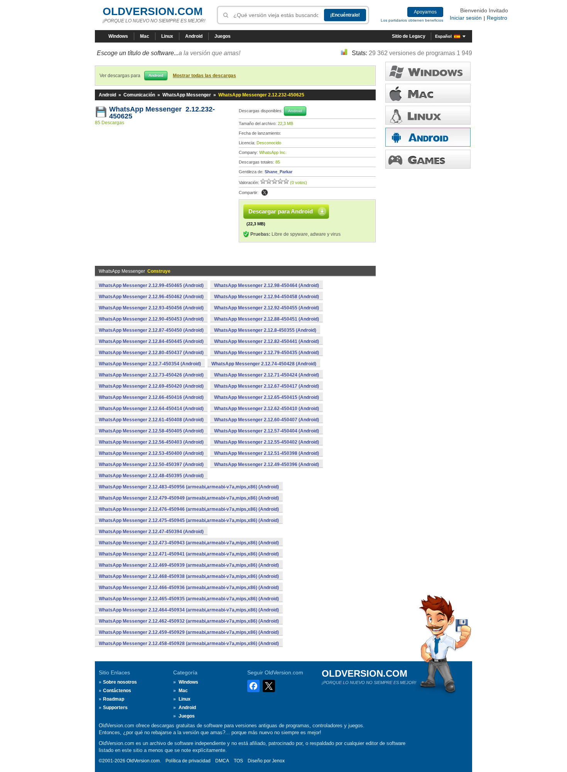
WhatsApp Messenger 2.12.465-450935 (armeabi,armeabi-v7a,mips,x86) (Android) (189, 598)
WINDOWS (428, 71)
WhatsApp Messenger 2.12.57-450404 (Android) (266, 431)
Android (193, 36)
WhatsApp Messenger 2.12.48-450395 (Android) (151, 475)
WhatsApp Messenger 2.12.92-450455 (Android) (266, 308)
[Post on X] (265, 192)
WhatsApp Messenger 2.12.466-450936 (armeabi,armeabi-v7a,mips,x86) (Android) (189, 587)
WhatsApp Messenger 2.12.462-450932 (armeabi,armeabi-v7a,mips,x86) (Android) (189, 621)
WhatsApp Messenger (186, 95)
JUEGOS (428, 159)
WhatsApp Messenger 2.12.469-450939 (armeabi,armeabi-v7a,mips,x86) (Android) (189, 565)
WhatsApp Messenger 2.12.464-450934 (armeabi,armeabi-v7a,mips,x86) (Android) (189, 610)
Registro (497, 18)
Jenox (278, 761)
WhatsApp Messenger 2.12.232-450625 (162, 112)
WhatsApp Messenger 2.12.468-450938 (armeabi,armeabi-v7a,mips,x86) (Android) (189, 576)
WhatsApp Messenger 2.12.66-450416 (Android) (151, 397)
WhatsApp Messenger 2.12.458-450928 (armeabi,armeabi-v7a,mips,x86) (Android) (189, 643)
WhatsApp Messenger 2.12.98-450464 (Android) (266, 285)
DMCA (222, 761)
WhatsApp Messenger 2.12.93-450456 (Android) (151, 308)
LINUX (428, 115)
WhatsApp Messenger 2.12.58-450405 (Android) (151, 431)
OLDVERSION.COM (152, 11)
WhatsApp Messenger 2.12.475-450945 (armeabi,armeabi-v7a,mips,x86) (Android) (189, 520)
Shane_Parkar (278, 171)
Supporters (115, 707)
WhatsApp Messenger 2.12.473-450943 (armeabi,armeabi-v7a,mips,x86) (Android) (189, 543)
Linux (167, 36)
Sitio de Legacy (408, 36)
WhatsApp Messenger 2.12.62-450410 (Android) (266, 408)
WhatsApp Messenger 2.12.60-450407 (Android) (266, 419)
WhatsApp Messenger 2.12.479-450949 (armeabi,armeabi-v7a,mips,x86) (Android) (189, 498)
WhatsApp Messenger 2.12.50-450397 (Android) (151, 464)
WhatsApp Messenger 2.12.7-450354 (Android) (150, 364)
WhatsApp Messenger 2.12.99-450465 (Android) (151, 285)
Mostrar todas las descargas (204, 75)
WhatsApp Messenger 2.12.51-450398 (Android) (266, 453)
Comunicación (139, 95)
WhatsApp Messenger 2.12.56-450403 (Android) (151, 442)
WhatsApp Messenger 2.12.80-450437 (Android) (151, 352)
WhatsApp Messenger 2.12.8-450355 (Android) (265, 330)
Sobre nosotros (120, 682)
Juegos (222, 36)
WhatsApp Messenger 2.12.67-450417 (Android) (266, 386)
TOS (238, 761)
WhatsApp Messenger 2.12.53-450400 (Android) (151, 453)
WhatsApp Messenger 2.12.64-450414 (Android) (151, 408)
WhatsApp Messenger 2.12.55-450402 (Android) (266, 442)
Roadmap (113, 699)
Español (443, 36)
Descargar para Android (280, 211)
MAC (428, 93)
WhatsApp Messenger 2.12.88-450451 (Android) (266, 319)
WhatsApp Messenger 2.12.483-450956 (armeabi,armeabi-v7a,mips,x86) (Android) (189, 487)
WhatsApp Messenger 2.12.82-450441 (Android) (266, 341)
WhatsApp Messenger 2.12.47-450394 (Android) (151, 531)
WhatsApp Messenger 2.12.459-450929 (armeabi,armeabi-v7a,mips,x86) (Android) (189, 632)
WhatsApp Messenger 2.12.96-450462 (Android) (151, 296)
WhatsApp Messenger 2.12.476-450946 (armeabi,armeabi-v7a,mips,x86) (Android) (189, 509)
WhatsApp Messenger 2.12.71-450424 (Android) (266, 375)
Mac (144, 36)
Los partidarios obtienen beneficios (412, 20)
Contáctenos (117, 690)
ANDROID (428, 137)
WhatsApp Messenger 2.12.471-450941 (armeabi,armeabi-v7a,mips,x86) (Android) (189, 554)
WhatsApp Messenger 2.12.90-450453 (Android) (151, 319)
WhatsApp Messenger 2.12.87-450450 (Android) (151, 330)
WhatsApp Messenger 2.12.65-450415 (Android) (266, 397)
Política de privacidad (188, 761)
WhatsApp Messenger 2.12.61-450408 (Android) (151, 419)
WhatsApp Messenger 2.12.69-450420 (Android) (151, 386)
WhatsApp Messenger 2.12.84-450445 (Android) (151, 341)
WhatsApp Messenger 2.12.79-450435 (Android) (266, 352)
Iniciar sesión (466, 18)
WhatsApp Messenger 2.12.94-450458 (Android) (266, 296)
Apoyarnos (425, 12)
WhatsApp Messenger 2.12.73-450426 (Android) (151, 375)
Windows (118, 36)
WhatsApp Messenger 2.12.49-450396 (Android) (266, 464)
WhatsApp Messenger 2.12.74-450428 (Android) (263, 364)
